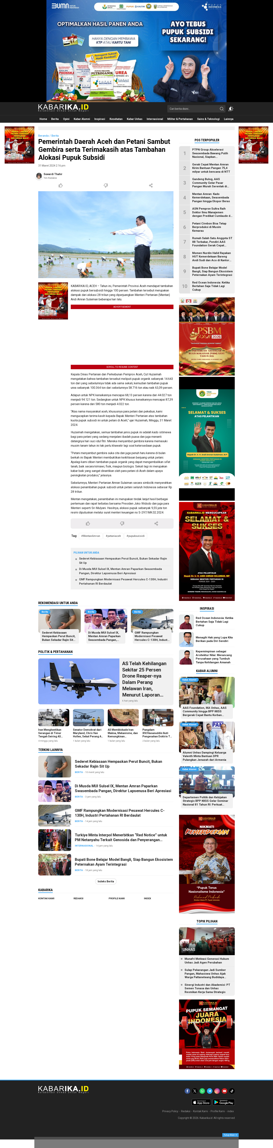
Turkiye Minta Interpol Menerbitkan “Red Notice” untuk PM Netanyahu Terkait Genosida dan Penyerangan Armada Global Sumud (121, 840)
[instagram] (217, 1091)
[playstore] (224, 1104)
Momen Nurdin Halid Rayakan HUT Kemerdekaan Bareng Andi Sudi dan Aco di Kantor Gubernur (211, 258)
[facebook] (187, 1091)
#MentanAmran (90, 535)
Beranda (43, 135)
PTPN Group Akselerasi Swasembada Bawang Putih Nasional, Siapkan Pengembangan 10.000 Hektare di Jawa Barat (210, 157)
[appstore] (201, 1104)
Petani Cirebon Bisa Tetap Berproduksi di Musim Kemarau (209, 227)
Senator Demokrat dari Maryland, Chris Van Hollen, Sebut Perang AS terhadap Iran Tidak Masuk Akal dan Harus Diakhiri (88, 738)
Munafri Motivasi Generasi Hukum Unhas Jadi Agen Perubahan (207, 960)
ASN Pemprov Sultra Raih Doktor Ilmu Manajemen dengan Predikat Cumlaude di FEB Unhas (211, 214)
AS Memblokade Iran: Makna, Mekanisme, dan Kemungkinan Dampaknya (123, 734)
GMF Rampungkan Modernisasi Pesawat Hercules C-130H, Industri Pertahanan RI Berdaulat (123, 581)
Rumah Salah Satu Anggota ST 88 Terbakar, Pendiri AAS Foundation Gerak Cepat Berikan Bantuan (212, 244)
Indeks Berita (106, 881)
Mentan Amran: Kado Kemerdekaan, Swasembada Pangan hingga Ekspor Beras (211, 197)
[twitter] (195, 1091)
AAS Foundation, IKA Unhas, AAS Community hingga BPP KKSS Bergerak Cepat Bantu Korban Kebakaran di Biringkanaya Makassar (206, 713)
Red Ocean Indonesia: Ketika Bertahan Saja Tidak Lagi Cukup (211, 286)
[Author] (39, 176)
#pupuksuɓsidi (135, 535)
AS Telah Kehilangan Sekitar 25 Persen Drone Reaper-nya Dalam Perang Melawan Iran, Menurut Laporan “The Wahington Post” (146, 682)
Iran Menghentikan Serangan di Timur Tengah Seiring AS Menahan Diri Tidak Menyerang (50, 736)
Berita (55, 135)
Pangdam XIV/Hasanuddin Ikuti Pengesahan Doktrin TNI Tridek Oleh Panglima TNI (157, 736)
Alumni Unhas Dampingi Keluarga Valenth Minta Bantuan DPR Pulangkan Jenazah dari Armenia (204, 756)
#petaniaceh (113, 535)
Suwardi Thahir (53, 174)
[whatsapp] (202, 1091)
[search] (221, 108)
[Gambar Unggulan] (105, 234)
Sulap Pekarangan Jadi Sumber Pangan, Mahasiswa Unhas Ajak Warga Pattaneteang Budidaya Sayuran (205, 975)
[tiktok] (232, 1091)
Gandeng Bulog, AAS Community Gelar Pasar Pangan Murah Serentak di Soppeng (209, 184)
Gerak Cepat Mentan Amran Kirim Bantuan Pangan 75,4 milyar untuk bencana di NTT (211, 168)
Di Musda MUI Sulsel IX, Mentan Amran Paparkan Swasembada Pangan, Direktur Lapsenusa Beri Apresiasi (120, 571)
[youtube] (224, 1091)
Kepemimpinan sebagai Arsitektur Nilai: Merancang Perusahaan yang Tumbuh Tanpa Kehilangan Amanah (214, 657)
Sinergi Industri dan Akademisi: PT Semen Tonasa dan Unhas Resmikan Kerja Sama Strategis (207, 988)
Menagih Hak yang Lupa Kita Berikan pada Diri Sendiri (214, 639)
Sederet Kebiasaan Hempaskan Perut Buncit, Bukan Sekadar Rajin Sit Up (123, 561)
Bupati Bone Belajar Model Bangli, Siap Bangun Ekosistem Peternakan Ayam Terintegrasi (124, 862)
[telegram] (209, 1091)
